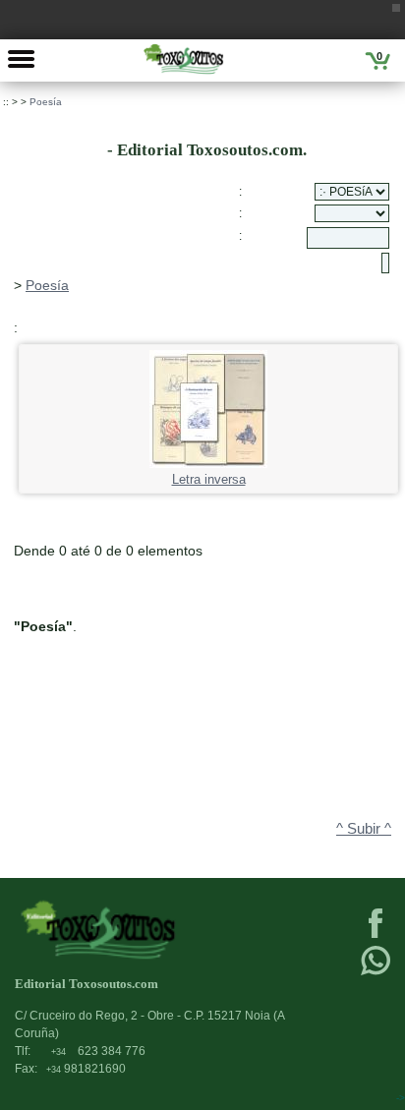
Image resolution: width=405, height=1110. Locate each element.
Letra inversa (209, 480)
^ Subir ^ (363, 829)
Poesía (45, 101)
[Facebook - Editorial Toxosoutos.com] (375, 936)
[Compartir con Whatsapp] (375, 973)
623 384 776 (98, 1051)
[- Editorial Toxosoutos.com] (183, 59)
